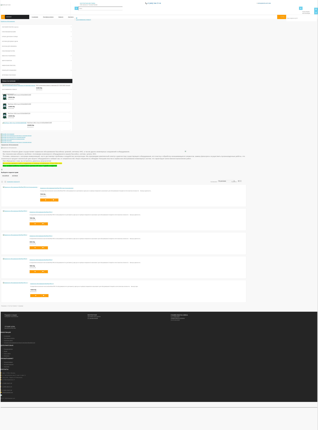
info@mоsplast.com (7, 392)
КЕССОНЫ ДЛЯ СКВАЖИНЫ (9, 46)
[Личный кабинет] (301, 8)
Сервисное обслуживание (8, 21)
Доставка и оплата (48, 17)
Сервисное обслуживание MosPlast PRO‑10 (41, 283)
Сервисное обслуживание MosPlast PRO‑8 (41, 259)
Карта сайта (7, 353)
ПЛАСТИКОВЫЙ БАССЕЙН (9, 31)
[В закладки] (53, 200)
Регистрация (306, 11)
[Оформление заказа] (316, 12)
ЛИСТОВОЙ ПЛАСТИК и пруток (10, 27)
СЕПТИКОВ (15, 175)
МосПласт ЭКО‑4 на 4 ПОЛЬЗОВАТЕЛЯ (19, 113)
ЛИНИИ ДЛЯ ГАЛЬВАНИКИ (9, 70)
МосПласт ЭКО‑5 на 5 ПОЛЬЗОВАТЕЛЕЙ (19, 104)
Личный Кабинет (8, 362)
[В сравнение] (56, 200)
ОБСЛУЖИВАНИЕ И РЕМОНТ (83, 19)
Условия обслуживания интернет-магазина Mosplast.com (19, 342)
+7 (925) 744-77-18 (7, 390)
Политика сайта (8, 340)
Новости (60, 17)
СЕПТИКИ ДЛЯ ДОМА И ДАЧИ (10, 41)
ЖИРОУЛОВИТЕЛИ (7, 60)
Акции (5, 351)
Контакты (71, 17)
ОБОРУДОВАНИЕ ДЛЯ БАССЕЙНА (11, 84)
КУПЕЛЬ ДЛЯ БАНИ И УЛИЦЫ (10, 36)
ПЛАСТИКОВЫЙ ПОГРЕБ (8, 51)
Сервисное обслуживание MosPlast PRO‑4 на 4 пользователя (56, 188)
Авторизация (306, 13)
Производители (8, 349)
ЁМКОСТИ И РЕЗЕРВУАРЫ (8, 55)
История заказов (8, 364)
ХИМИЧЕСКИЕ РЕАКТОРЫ (8, 65)
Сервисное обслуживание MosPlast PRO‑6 (41, 236)
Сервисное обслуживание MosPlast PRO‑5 (41, 212)
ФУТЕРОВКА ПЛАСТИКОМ (9, 75)
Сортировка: (214, 181)
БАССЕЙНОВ (5, 175)
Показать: (234, 181)
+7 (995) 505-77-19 (7, 386)
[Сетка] (2, 181)
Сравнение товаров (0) (13, 181)
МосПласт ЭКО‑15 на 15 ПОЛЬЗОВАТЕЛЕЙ (39, 122)
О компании (35, 17)
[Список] (5, 181)
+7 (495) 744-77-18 (7, 383)
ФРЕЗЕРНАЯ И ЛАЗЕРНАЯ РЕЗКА (10, 79)
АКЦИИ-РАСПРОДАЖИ (8, 94)
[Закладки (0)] (316, 9)
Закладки (6, 366)
